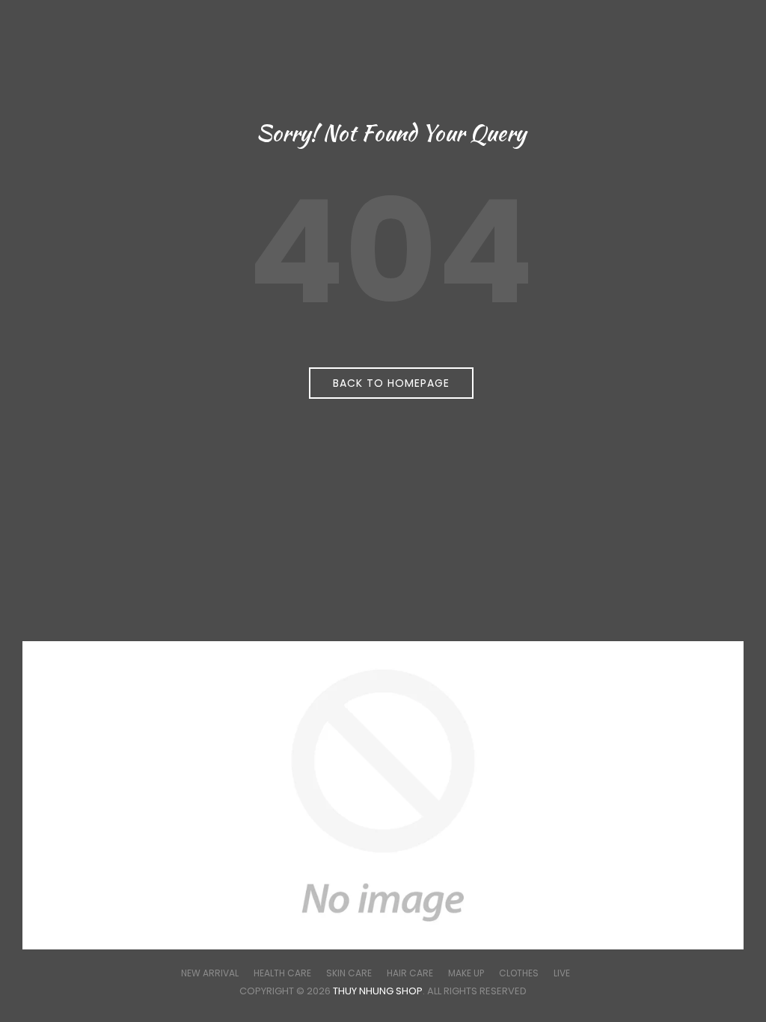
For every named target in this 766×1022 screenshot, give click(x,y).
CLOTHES (519, 973)
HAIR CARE (410, 973)
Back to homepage (391, 383)
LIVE (562, 973)
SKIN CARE (349, 973)
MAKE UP (466, 973)
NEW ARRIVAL (210, 973)
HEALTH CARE (282, 973)
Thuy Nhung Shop (378, 991)
